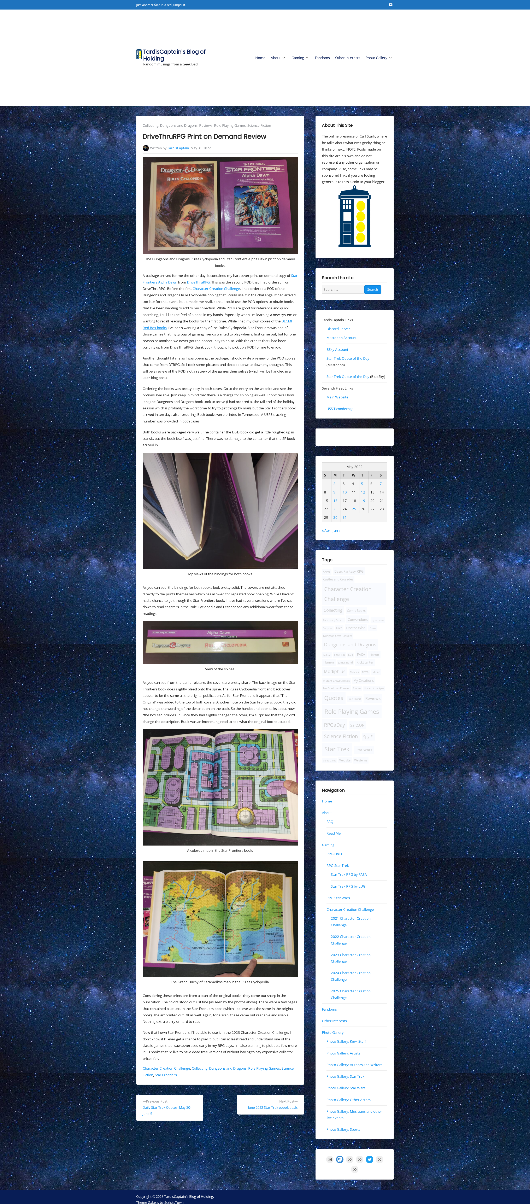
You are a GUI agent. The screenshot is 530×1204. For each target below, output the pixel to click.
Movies (354, 672)
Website (345, 760)
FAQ (329, 821)
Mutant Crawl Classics (336, 680)
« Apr (326, 530)
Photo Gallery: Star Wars (345, 1088)
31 (345, 517)
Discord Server (338, 328)
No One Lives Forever (336, 688)
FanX (350, 654)
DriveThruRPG (198, 282)
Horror (374, 655)
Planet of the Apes (374, 688)
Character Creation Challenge (216, 288)
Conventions (357, 619)
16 (335, 500)
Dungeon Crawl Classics (337, 636)
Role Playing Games (230, 125)
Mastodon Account (341, 337)
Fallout (327, 655)
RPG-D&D (334, 854)
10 (345, 492)
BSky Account (337, 349)
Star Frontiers (166, 1075)
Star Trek (336, 749)
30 (335, 517)
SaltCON (357, 725)
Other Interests (347, 57)
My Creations (363, 680)
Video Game (329, 760)
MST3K (365, 672)
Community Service (333, 619)
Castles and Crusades (338, 579)
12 (363, 492)
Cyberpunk (378, 620)
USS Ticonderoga (339, 408)
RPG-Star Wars (338, 897)
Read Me (333, 833)
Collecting (150, 125)
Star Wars (363, 749)
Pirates (357, 688)
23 (335, 509)
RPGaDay (334, 724)
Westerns (360, 760)
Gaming (298, 57)
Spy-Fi (368, 736)
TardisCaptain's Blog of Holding (174, 55)
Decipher (328, 628)
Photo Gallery (376, 57)
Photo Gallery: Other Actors (348, 1099)
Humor (329, 662)
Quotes (333, 698)
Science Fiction (259, 125)
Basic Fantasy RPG (348, 571)
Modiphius (334, 671)
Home (260, 57)
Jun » (336, 530)
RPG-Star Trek (337, 865)
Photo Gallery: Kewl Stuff (346, 1041)
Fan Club (339, 655)
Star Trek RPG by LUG (348, 886)
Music (376, 672)
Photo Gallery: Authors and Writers (354, 1064)
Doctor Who (355, 627)
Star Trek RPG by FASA (349, 874)
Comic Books (356, 610)
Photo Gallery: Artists (343, 1053)
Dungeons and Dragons (179, 125)
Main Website (337, 397)
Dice (339, 628)
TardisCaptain (178, 148)
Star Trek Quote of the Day (347, 358)
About (276, 57)
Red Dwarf (354, 699)
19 (363, 500)
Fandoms (322, 57)
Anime (326, 571)
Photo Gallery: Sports (343, 1129)
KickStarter (365, 662)
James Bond (345, 662)
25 (354, 509)
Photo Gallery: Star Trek (345, 1076)
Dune (373, 628)
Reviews (205, 125)
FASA (361, 654)
